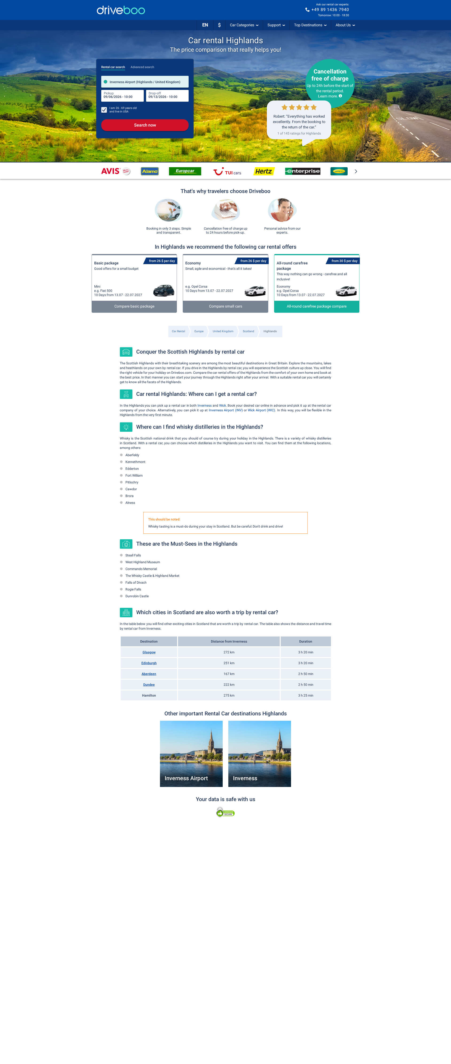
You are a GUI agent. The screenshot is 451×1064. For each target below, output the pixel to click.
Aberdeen (149, 674)
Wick (222, 405)
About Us (343, 25)
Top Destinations (308, 25)
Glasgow (149, 652)
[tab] (113, 65)
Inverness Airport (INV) (226, 410)
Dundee (149, 684)
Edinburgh (149, 663)
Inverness (205, 405)
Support (274, 25)
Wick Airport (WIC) (261, 410)
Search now (145, 125)
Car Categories (242, 25)
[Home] (121, 10)
